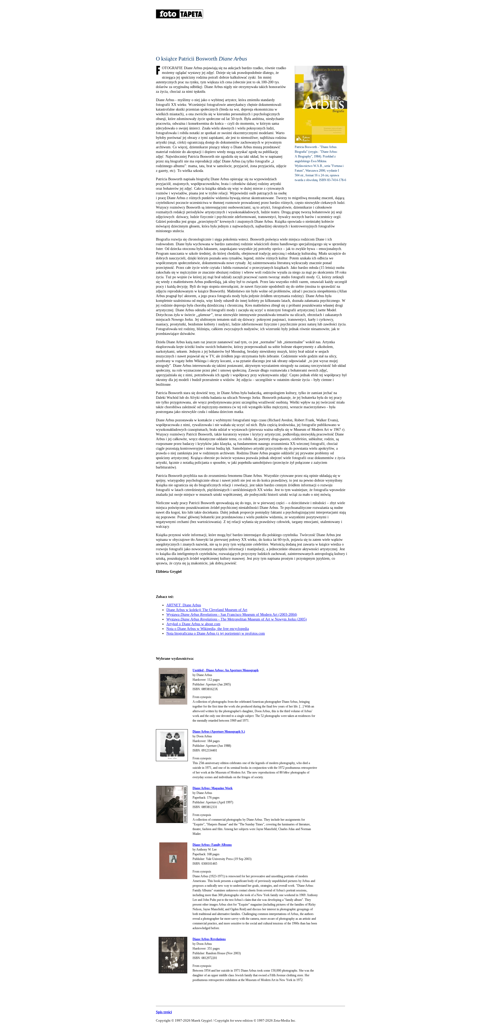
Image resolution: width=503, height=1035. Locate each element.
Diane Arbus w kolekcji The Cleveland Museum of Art (206, 610)
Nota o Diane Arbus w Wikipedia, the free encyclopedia (207, 629)
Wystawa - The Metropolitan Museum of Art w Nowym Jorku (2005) (236, 619)
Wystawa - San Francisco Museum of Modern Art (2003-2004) (231, 615)
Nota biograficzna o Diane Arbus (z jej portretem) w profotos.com (215, 633)
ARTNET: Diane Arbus (183, 605)
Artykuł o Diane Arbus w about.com (193, 624)
